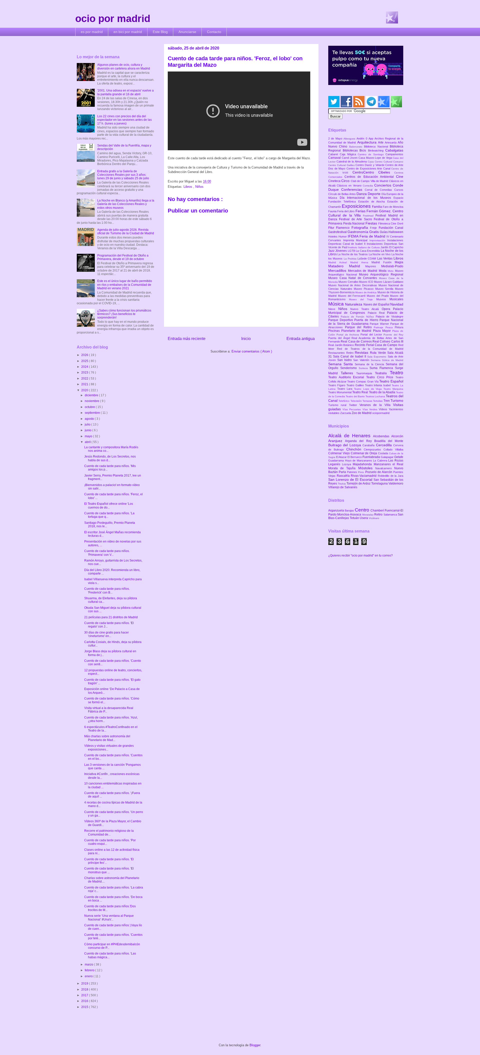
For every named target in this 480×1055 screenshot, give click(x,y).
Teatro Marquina (393, 389)
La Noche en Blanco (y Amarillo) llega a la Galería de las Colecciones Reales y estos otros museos (125, 204)
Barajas (350, 510)
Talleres (348, 373)
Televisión (356, 401)
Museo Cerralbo (348, 281)
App (371, 138)
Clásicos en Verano (350, 185)
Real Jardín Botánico (341, 345)
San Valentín (361, 360)
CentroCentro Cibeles (373, 172)
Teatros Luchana (376, 396)
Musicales (396, 299)
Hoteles (333, 236)
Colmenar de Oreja (364, 453)
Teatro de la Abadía (382, 392)
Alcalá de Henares (350, 435)
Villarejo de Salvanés (342, 487)
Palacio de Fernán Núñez (358, 316)
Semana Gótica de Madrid (387, 360)
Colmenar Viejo (339, 453)
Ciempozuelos (374, 449)
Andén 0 (362, 138)
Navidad (396, 304)
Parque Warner (380, 323)
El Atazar (342, 457)
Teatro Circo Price (381, 377)
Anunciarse (187, 32)
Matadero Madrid (346, 266)
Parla (343, 472)
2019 (85, 983)
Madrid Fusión (383, 262)
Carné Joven (350, 157)
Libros (188, 186)
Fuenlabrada (371, 457)
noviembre (92, 401)
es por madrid (92, 32)
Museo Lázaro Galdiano (388, 281)
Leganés (335, 464)
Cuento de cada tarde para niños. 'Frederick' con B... (107, 590)
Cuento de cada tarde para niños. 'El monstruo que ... (109, 870)
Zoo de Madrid (362, 413)
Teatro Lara (345, 388)
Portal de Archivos (348, 334)
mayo (89, 436)
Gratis (374, 232)
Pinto (361, 472)
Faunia (332, 211)
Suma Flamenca (382, 368)
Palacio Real (377, 312)
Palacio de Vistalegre (389, 316)
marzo (89, 964)
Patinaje (380, 327)
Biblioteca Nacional (377, 146)
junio (88, 430)
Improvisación (379, 240)
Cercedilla (384, 445)
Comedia (368, 185)
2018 (85, 989)
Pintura (399, 327)
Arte (381, 142)
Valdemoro (395, 483)
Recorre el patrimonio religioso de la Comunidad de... (109, 832)
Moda (383, 270)
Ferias (361, 211)
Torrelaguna (379, 483)
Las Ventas (385, 258)
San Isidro (345, 360)
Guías (384, 232)
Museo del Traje (362, 299)
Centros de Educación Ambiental (370, 176)
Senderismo (349, 368)
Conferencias (353, 190)
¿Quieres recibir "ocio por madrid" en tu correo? (360, 555)
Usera (364, 518)
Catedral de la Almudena (352, 161)
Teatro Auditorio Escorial (347, 377)
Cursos (398, 189)
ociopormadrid (381, 413)
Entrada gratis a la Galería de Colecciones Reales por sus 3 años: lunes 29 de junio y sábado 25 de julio (123, 175)
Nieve (333, 309)
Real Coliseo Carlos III (387, 341)
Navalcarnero (384, 468)
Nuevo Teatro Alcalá (366, 309)
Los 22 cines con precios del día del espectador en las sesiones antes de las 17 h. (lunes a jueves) (124, 119)
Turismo (396, 400)
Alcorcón (397, 436)
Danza (362, 194)
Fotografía (361, 228)
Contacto (214, 32)
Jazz (331, 250)
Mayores (373, 266)
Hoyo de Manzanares (359, 460)
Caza (371, 161)
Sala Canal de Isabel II (350, 356)
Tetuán (355, 518)
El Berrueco (355, 457)
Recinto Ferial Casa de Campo (376, 345)
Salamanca (391, 514)
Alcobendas (382, 436)
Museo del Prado (378, 295)
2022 (85, 378)
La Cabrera (380, 460)
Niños (199, 186)
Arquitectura (367, 142)
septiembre (93, 412)
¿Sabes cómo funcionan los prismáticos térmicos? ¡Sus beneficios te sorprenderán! (124, 314)
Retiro (350, 352)
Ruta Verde (378, 352)
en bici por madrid (128, 32)
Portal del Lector (372, 334)
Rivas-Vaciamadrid (364, 476)
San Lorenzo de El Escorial (351, 480)
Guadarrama (336, 460)
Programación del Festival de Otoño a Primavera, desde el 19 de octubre (122, 257)
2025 (85, 361)
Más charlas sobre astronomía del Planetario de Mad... (107, 738)
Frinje (374, 227)
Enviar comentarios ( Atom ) (252, 351)
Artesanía (391, 142)
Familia (377, 206)
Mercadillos (338, 270)
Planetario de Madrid (357, 330)
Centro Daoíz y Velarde (370, 165)
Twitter (354, 405)
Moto (391, 271)
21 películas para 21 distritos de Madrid (111, 617)
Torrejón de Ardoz (358, 483)
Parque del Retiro (359, 327)
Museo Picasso (364, 288)
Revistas (362, 352)
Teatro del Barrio (356, 396)
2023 (85, 372)
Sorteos (364, 368)
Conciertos (383, 185)
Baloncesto (356, 146)
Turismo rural (338, 405)
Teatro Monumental (340, 392)
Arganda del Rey (359, 441)
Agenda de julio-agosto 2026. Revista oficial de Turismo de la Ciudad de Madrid (125, 231)
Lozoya (347, 464)
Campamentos (394, 154)
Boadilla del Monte (388, 441)
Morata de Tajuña (343, 468)
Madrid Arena (361, 262)
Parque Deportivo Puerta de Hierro (354, 320)
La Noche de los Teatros (353, 254)
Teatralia (382, 373)
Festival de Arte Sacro (356, 219)
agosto (90, 418)
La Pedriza (351, 258)
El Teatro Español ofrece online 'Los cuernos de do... (108, 505)
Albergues (350, 138)
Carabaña (369, 445)
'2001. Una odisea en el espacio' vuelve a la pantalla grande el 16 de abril (125, 92)
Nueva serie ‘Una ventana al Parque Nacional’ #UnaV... (109, 917)
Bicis (364, 150)
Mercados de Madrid (363, 270)
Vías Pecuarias (352, 409)
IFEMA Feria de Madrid (367, 236)
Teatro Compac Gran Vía (363, 381)
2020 (85, 390)
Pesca (390, 327)
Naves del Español (377, 304)
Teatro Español (391, 381)
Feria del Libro (346, 211)
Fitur (332, 228)
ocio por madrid (112, 18)
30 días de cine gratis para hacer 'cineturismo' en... (106, 634)
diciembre (92, 395)
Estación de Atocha (373, 201)
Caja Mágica (349, 154)
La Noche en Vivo (380, 254)
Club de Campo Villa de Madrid (370, 181)
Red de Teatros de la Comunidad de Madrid (370, 348)
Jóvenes (341, 250)
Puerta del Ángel (340, 338)
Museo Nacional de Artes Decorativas (353, 285)
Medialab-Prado (392, 266)
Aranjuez (336, 441)
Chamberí (377, 510)
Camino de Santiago (372, 154)
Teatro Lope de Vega (369, 389)
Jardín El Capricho (391, 247)
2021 (85, 384)
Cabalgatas (394, 150)
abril (88, 442)
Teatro (396, 372)
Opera (387, 309)
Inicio (246, 338)
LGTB (352, 250)
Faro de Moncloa (393, 206)
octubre (90, 407)
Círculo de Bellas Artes (342, 194)
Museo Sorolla (385, 288)
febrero (90, 970)
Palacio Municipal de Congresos (365, 310)
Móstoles (366, 468)
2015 (85, 1007)
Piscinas (334, 330)
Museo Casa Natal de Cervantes (353, 278)
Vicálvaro (374, 518)
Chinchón (355, 449)
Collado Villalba (393, 449)
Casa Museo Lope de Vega (375, 157)
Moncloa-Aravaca (349, 514)
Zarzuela (346, 413)
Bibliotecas (351, 150)
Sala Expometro (377, 356)
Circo (345, 181)
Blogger (255, 1045)
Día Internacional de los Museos (367, 198)
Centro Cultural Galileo (342, 165)
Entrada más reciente (187, 338)
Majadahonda (363, 464)
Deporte (375, 194)
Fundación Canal (391, 228)
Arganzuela (336, 510)
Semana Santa (341, 364)
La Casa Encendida (368, 250)
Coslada (383, 453)
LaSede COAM (367, 258)
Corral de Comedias (379, 189)
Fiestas (372, 223)
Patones (352, 472)
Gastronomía (358, 232)
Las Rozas (395, 460)
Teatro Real (360, 392)
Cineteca (334, 181)
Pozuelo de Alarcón (379, 472)
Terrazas (367, 401)
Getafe (398, 457)
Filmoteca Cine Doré (390, 223)
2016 (85, 1001)
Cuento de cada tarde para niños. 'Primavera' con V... (107, 552)
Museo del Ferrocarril (352, 295)
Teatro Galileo (355, 385)
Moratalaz (368, 514)
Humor (343, 236)
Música (336, 303)
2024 (85, 366)
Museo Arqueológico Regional (381, 274)
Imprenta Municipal (356, 240)
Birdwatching (377, 150)
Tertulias (378, 401)
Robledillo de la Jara (390, 475)
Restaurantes (337, 352)
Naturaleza (354, 304)
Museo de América (366, 292)
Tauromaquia (365, 373)
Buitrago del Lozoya (345, 445)
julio (88, 424)
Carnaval (335, 158)
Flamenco (343, 228)
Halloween (395, 232)
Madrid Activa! (339, 262)
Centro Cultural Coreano (389, 161)
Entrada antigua (300, 338)
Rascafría (344, 476)
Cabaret (334, 154)
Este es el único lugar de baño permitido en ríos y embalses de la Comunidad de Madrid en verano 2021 (124, 284)
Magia (399, 262)
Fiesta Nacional (354, 223)
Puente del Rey (393, 334)
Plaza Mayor (382, 330)
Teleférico (344, 401)
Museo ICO (366, 281)
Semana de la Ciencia (370, 364)
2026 (85, 355)
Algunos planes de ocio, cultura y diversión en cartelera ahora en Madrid (123, 66)
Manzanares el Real (388, 464)
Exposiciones (357, 206)
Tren (387, 400)
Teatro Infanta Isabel (378, 385)
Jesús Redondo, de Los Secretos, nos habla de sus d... (110, 458)
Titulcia (342, 483)
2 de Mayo (336, 138)
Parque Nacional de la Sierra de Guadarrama (365, 321)
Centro (362, 509)
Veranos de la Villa (376, 405)
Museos (383, 299)
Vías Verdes (370, 409)
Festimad (369, 215)
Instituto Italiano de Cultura (364, 247)
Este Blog (160, 32)
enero (89, 976)
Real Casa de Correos (356, 341)
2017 (85, 995)
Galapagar (387, 457)
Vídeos (384, 409)
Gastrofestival (338, 232)
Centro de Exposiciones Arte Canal (369, 168)
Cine (399, 176)
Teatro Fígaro (337, 385)
